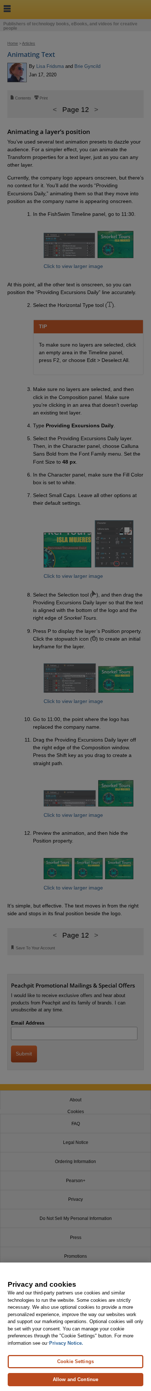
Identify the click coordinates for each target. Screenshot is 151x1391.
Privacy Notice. (66, 1343)
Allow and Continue (75, 1379)
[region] (75, 1327)
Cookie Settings (75, 1361)
